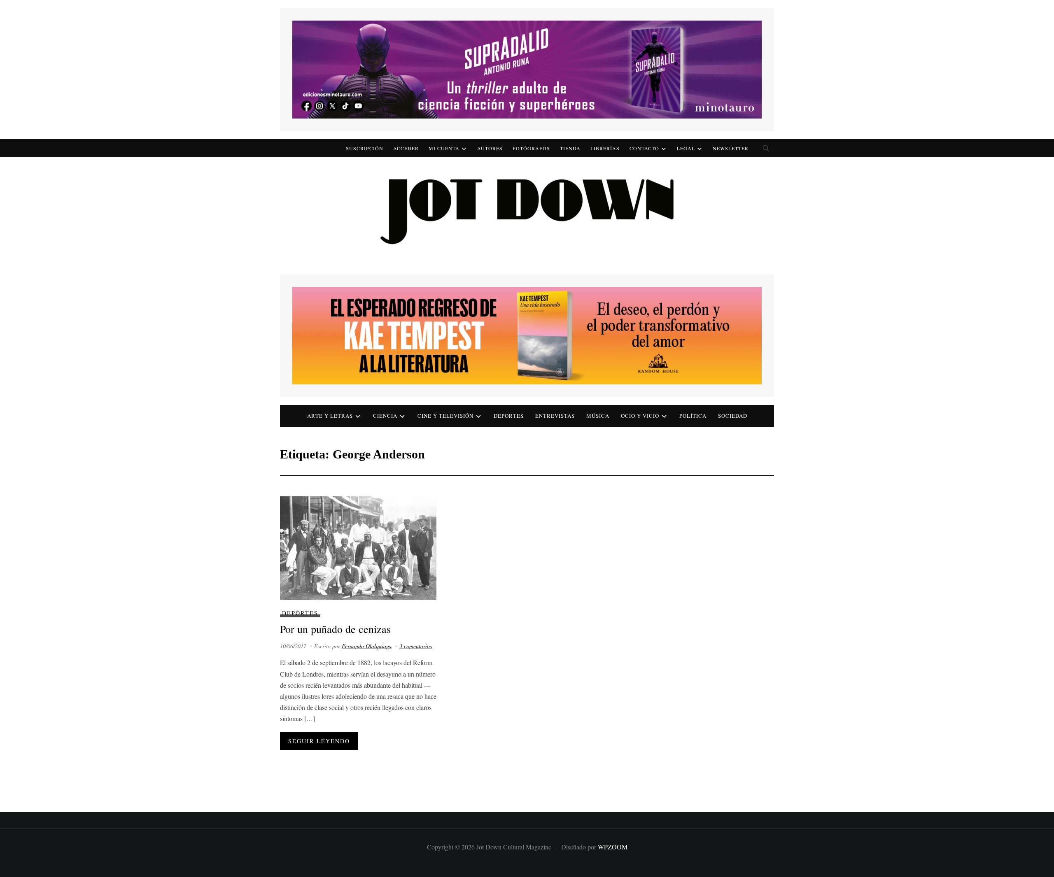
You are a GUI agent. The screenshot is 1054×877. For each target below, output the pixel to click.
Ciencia (385, 415)
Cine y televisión (445, 415)
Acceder (406, 148)
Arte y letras (330, 415)
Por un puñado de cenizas (335, 629)
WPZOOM (612, 846)
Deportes (509, 415)
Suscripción (364, 148)
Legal (686, 148)
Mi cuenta (444, 148)
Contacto (644, 148)
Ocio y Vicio (640, 415)
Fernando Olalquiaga (367, 646)
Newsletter (731, 148)
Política (693, 415)
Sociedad (732, 415)
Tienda (570, 148)
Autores (490, 148)
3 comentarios (415, 646)
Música (597, 415)
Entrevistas (555, 415)
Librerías (605, 148)
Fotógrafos (531, 148)
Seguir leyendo (319, 741)
